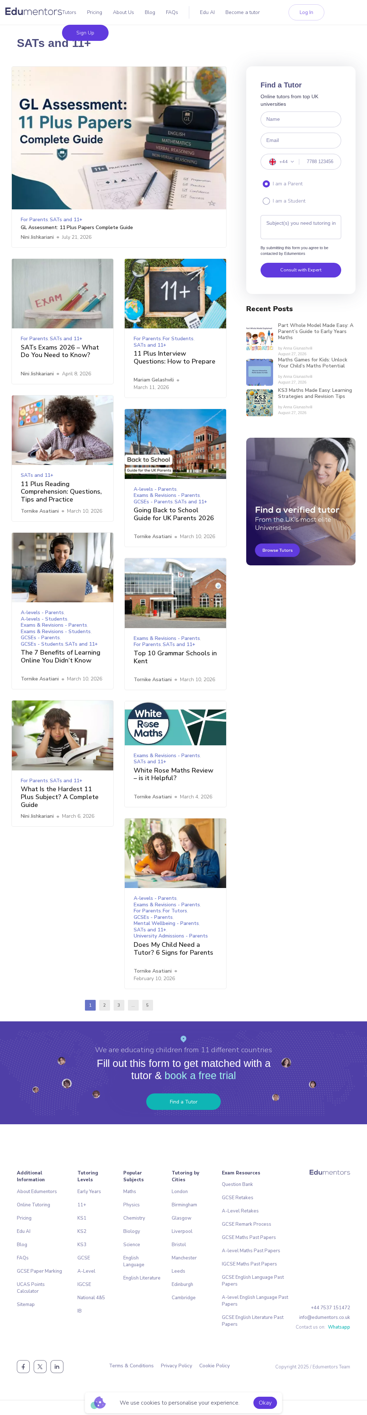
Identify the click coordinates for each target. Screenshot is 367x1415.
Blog (150, 12)
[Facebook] (23, 1366)
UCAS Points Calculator (31, 1288)
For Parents (34, 219)
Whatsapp (339, 1327)
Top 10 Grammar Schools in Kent (175, 657)
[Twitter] (40, 1366)
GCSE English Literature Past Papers (252, 1321)
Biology (131, 1231)
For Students (178, 338)
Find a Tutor (183, 1101)
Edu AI (207, 12)
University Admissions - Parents (171, 935)
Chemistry (134, 1218)
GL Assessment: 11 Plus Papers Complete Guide (77, 228)
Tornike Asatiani (40, 511)
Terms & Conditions (131, 1365)
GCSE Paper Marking (39, 1271)
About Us (123, 12)
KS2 (81, 1231)
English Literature (142, 1278)
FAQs (172, 12)
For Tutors (175, 910)
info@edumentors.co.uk (324, 1317)
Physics (131, 1205)
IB (79, 1311)
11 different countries (236, 1050)
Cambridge (184, 1298)
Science (131, 1244)
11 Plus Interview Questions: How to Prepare (174, 357)
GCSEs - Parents (153, 501)
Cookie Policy (214, 1365)
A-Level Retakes (240, 1211)
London (180, 1191)
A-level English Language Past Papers (255, 1300)
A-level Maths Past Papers (251, 1251)
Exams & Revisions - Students (56, 631)
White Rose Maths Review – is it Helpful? (173, 774)
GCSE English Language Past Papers (253, 1280)
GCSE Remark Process (246, 1224)
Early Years (89, 1191)
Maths (129, 1191)
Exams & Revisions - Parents (167, 495)
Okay (265, 1403)
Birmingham (184, 1205)
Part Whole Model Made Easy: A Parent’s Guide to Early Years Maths (315, 332)
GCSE (83, 1258)
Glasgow (181, 1218)
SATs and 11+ (66, 219)
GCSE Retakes (237, 1198)
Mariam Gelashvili (154, 379)
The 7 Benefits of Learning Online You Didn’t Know (60, 656)
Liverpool (182, 1231)
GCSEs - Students (42, 644)
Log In (306, 12)
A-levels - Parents (155, 489)
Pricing (94, 12)
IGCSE (84, 1284)
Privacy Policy (176, 1365)
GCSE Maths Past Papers (249, 1237)
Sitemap (26, 1304)
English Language (133, 1261)
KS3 (81, 1244)
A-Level (86, 1271)
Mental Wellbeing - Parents (166, 923)
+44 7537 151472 (330, 1308)
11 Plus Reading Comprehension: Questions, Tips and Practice (61, 492)
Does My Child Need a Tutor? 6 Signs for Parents (173, 948)
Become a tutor (242, 12)
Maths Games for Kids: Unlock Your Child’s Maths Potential (312, 363)
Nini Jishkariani (37, 237)
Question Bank (237, 1184)
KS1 (81, 1218)
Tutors (69, 12)
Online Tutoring (33, 1205)
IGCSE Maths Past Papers (249, 1264)
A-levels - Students (44, 619)
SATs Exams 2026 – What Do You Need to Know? (60, 351)
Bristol (179, 1244)
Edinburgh (182, 1284)
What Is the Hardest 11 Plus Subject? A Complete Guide (60, 797)
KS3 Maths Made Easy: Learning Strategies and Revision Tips (315, 394)
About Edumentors (37, 1191)
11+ (81, 1205)
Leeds (178, 1271)
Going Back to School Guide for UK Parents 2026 (174, 514)
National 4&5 (91, 1298)
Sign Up (85, 32)
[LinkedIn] (57, 1366)
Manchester (184, 1258)
